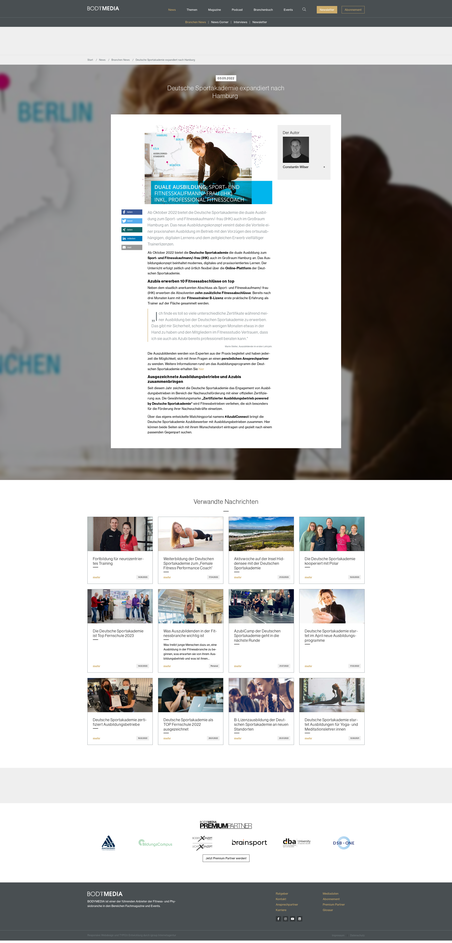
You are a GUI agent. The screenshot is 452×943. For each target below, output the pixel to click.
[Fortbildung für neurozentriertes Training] (120, 534)
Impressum (338, 935)
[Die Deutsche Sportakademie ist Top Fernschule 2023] (120, 606)
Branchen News (195, 22)
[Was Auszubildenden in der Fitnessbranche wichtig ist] (190, 606)
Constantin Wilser (296, 167)
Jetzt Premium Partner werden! (226, 858)
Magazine (214, 9)
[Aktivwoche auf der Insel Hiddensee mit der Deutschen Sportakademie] (261, 534)
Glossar (328, 910)
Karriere (281, 910)
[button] (131, 212)
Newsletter (327, 9)
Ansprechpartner (287, 904)
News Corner (219, 22)
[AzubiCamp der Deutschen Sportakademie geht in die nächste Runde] (261, 606)
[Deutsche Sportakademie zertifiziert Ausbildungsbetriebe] (120, 695)
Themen (192, 9)
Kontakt (281, 899)
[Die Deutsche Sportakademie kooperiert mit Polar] (331, 534)
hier (201, 369)
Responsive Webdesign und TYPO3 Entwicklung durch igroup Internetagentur (131, 935)
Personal (214, 666)
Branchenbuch (263, 9)
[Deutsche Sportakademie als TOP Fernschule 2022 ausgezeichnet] (190, 695)
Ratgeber (282, 893)
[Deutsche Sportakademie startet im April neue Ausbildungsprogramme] (331, 606)
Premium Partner (334, 904)
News (172, 9)
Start (90, 59)
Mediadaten (330, 893)
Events (288, 9)
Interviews (240, 22)
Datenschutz (357, 935)
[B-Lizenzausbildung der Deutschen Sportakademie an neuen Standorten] (261, 695)
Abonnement (353, 9)
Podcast (237, 9)
